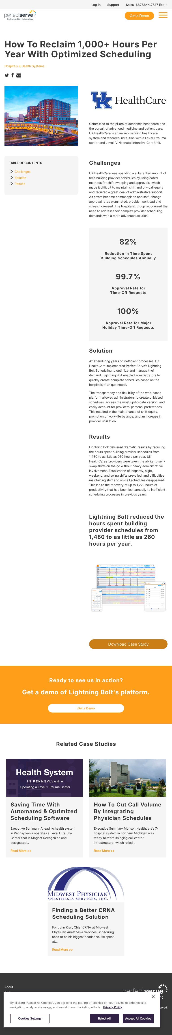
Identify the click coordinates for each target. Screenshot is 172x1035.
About (8, 987)
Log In (96, 5)
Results (20, 184)
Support (113, 5)
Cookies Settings (29, 1018)
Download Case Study (128, 644)
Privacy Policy (112, 1007)
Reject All (104, 1018)
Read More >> (21, 851)
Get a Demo (139, 15)
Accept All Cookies (138, 1018)
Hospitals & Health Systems (24, 66)
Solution (20, 178)
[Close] (153, 997)
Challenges (22, 171)
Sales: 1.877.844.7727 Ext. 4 (147, 5)
